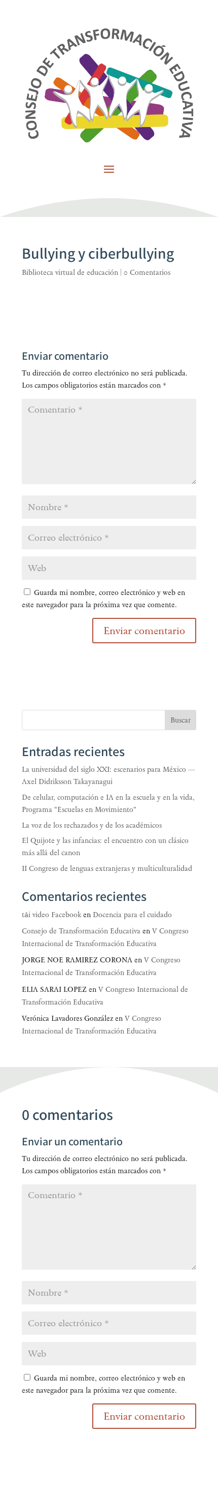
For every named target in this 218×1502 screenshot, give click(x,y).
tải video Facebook (51, 915)
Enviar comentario (144, 1416)
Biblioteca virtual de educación (70, 272)
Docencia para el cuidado (132, 915)
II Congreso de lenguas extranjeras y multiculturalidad (107, 868)
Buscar (180, 720)
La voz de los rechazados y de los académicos (92, 825)
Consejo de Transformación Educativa (81, 931)
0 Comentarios (147, 272)
